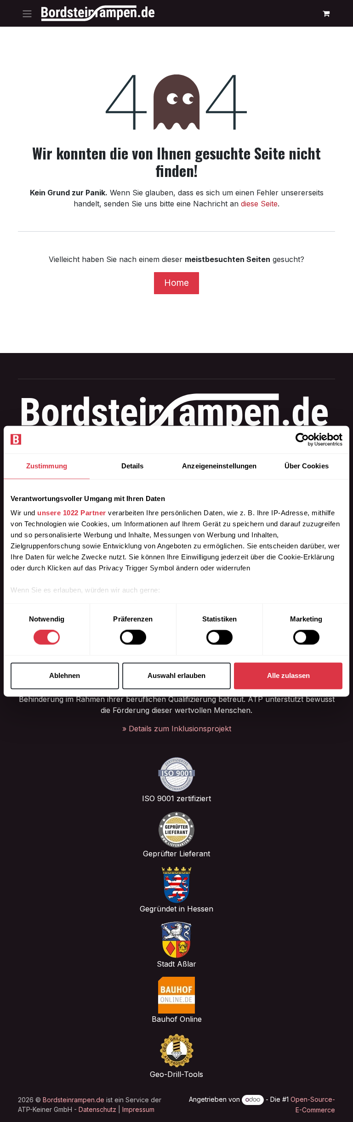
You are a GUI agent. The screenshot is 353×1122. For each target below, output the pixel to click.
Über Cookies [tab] (307, 466)
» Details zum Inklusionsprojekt (176, 728)
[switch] (133, 637)
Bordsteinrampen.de (73, 1100)
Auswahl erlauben (176, 675)
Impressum (138, 1109)
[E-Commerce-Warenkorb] (326, 13)
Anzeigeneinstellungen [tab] (219, 466)
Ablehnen (64, 675)
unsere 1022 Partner (71, 513)
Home (176, 282)
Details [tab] (132, 466)
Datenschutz (97, 1109)
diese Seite (259, 203)
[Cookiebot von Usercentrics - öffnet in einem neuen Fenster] (302, 439)
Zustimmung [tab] (46, 466)
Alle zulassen (288, 675)
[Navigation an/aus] (27, 13)
